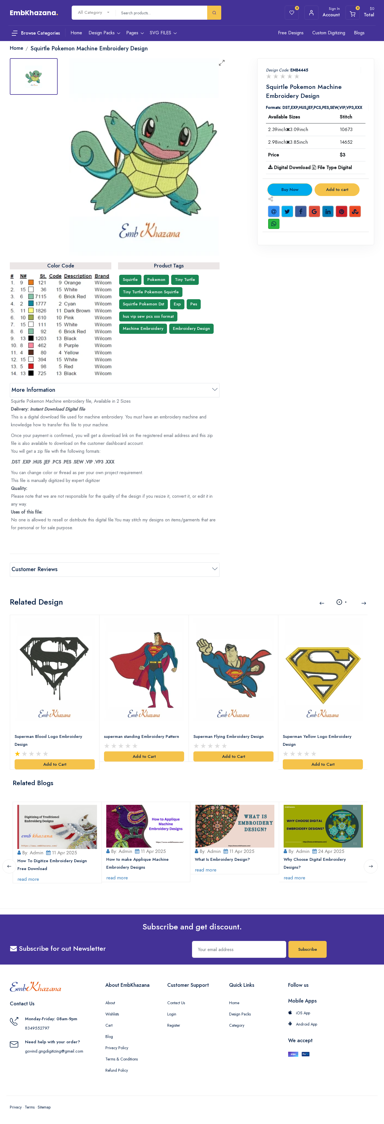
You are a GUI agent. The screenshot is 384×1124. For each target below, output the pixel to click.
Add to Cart (54, 764)
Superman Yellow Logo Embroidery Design (317, 740)
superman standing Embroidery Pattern (141, 736)
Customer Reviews (35, 569)
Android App (306, 1024)
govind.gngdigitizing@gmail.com (54, 1051)
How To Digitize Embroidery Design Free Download (52, 865)
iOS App (302, 1013)
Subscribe (307, 949)
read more (28, 879)
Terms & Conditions (121, 1059)
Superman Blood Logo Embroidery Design (48, 740)
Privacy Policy (116, 1048)
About (110, 1003)
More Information (33, 390)
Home (234, 1003)
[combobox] (93, 12)
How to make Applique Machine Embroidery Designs (137, 863)
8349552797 (37, 1028)
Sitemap (44, 1107)
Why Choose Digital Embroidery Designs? (315, 863)
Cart (108, 1025)
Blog (109, 1036)
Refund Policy (116, 1070)
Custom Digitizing (328, 33)
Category (236, 1025)
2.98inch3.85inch (288, 142)
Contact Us (176, 1003)
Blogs (359, 33)
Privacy (16, 1107)
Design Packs (240, 1014)
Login (171, 1014)
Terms (30, 1107)
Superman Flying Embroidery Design (228, 736)
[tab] (34, 76)
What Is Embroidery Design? (222, 859)
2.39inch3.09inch (288, 129)
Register (173, 1025)
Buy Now (290, 189)
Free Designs (291, 33)
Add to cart (337, 189)
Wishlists (112, 1014)
